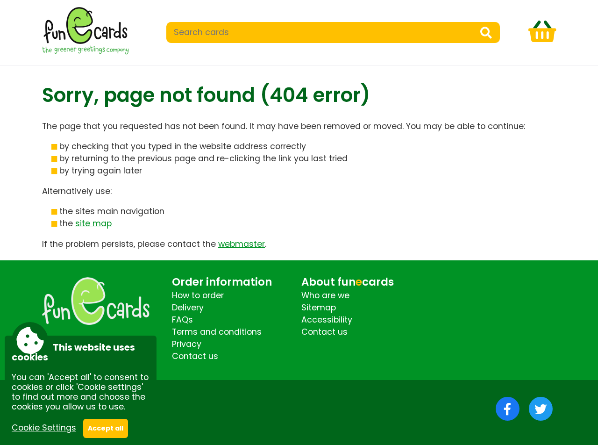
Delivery (188, 307)
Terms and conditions (217, 331)
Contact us (195, 356)
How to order (198, 295)
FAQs (182, 319)
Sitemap (318, 307)
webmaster (241, 244)
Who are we (325, 295)
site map (93, 223)
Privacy (186, 344)
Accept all (105, 428)
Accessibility (326, 319)
